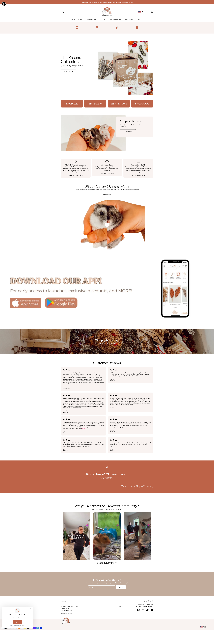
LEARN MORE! (107, 195)
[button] (146, 12)
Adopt (103, 20)
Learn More (127, 132)
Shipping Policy (65, 608)
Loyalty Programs (66, 611)
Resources (129, 20)
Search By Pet (91, 20)
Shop (80, 20)
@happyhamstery (107, 563)
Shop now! (68, 72)
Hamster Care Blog (66, 613)
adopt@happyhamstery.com (145, 604)
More (140, 20)
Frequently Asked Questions (69, 606)
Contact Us (64, 604)
